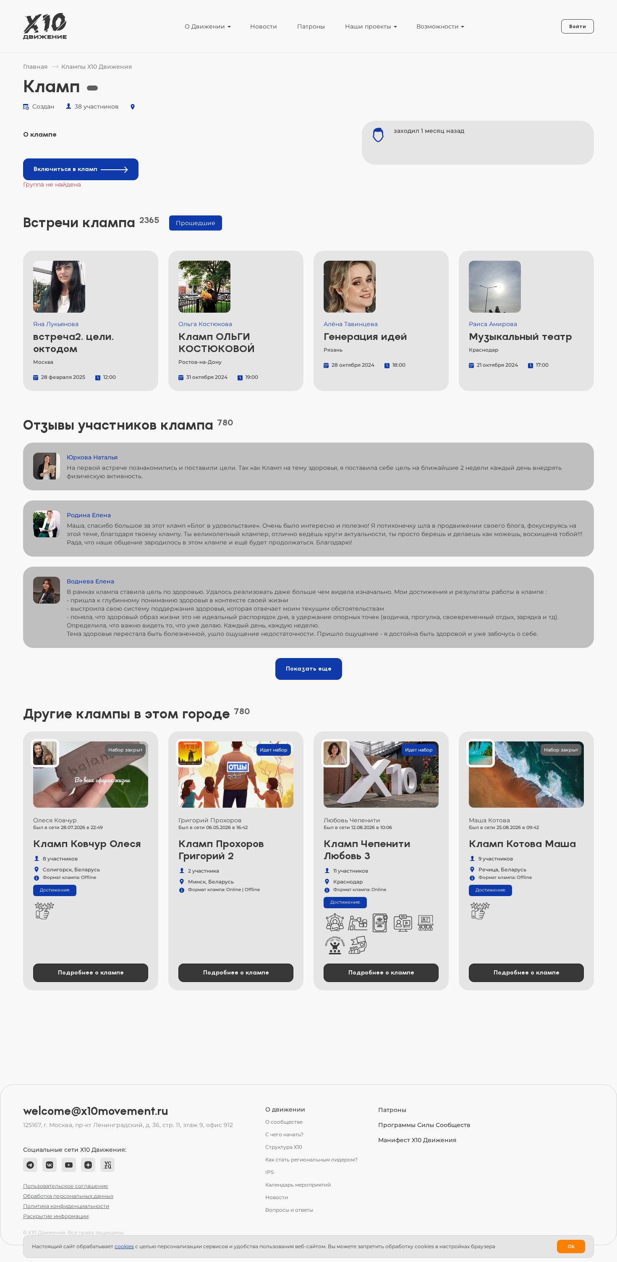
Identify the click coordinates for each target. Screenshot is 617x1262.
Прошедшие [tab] (195, 223)
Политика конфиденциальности (66, 1206)
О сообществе (284, 1122)
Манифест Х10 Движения (417, 1140)
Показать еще (309, 668)
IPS (269, 1172)
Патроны (311, 26)
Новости (263, 26)
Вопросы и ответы (289, 1210)
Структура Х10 (283, 1147)
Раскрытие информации (56, 1216)
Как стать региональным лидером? (311, 1159)
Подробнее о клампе (91, 972)
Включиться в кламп (65, 169)
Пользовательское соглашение (65, 1186)
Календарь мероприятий (298, 1185)
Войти (577, 26)
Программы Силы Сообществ (424, 1125)
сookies (124, 1246)
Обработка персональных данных (68, 1196)
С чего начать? (284, 1134)
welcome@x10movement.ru (95, 1111)
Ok (571, 1246)
